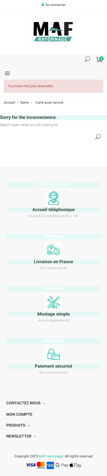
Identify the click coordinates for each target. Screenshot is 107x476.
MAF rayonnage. (51, 456)
